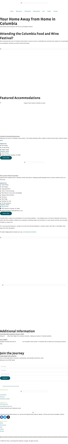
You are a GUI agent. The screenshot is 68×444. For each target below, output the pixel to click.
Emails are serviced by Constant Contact (11, 386)
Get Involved (36, 11)
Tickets (49, 11)
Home (11, 11)
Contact (56, 11)
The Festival (28, 11)
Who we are (19, 11)
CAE (6, 336)
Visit (43, 11)
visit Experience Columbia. (29, 232)
